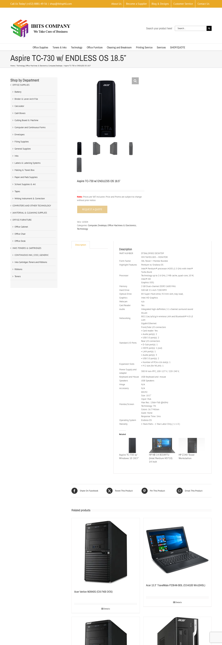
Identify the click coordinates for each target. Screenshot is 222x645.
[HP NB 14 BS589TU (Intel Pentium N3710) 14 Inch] (162, 445)
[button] (135, 80)
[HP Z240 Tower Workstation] (192, 445)
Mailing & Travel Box (25, 170)
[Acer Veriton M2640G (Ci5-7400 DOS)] (106, 552)
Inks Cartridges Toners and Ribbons (31, 262)
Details (107, 608)
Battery (18, 91)
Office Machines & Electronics (122, 225)
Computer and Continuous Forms (30, 127)
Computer (92, 225)
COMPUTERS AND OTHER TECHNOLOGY (31, 205)
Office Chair (20, 233)
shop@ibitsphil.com (61, 3)
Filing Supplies (22, 141)
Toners (18, 276)
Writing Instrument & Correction (30, 198)
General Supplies (23, 148)
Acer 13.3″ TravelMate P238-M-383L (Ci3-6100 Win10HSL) (175, 585)
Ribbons (18, 269)
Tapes (17, 191)
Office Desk (20, 241)
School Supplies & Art (25, 184)
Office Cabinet (21, 226)
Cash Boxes (20, 113)
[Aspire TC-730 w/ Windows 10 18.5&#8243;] (132, 445)
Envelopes (19, 134)
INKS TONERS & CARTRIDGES (26, 248)
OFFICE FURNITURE (22, 219)
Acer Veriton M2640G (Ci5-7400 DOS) (93, 591)
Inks (16, 155)
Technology (82, 228)
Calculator (19, 106)
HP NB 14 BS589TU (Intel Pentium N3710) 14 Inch (160, 458)
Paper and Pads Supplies (26, 177)
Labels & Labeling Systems (27, 162)
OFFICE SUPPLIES (20, 84)
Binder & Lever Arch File (26, 98)
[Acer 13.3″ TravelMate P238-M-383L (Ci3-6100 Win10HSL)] (177, 549)
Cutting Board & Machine (26, 120)
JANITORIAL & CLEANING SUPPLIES (29, 212)
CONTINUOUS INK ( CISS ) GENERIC (32, 255)
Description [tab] (80, 244)
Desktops (102, 225)
